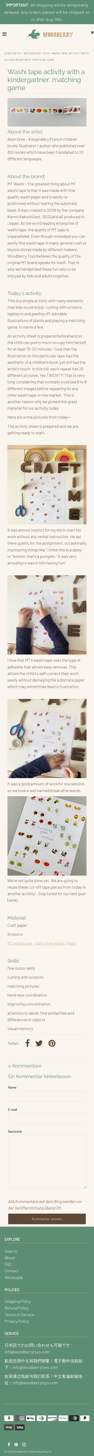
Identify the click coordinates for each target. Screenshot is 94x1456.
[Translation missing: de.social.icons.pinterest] (51, 1043)
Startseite (13, 53)
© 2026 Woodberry (15, 1451)
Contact (12, 1270)
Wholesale (14, 1277)
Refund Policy (16, 1307)
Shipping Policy (18, 1301)
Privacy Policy (17, 1321)
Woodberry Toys (36, 53)
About (10, 1257)
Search (11, 1251)
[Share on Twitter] (39, 1043)
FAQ (8, 1264)
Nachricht (15, 1131)
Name (12, 1087)
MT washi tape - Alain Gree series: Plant (41, 943)
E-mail (12, 1109)
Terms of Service (19, 1314)
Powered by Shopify (39, 1451)
